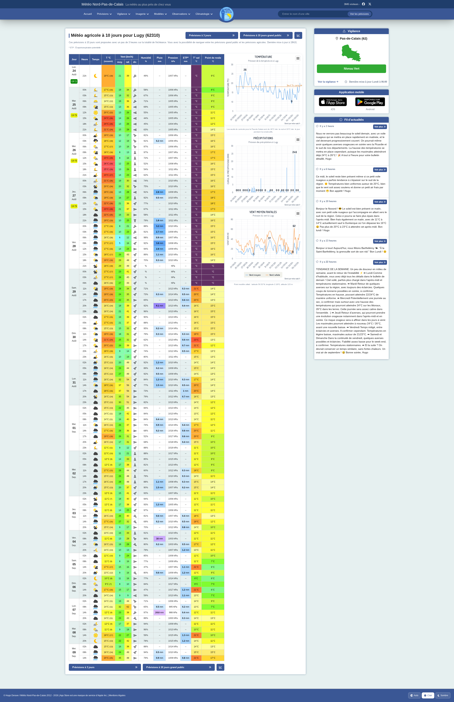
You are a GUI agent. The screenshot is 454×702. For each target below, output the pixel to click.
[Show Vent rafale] (273, 274)
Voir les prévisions (359, 14)
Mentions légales (117, 695)
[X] (369, 4)
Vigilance (122, 13)
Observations (179, 13)
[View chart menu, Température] (297, 58)
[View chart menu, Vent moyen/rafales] (297, 213)
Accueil (88, 13)
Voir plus (379, 127)
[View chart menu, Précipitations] (297, 139)
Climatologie (202, 13)
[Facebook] (363, 4)
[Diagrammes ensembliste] (298, 35)
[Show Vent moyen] (253, 274)
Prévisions (103, 13)
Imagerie (141, 13)
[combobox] (325, 13)
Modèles (159, 13)
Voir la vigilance (327, 81)
